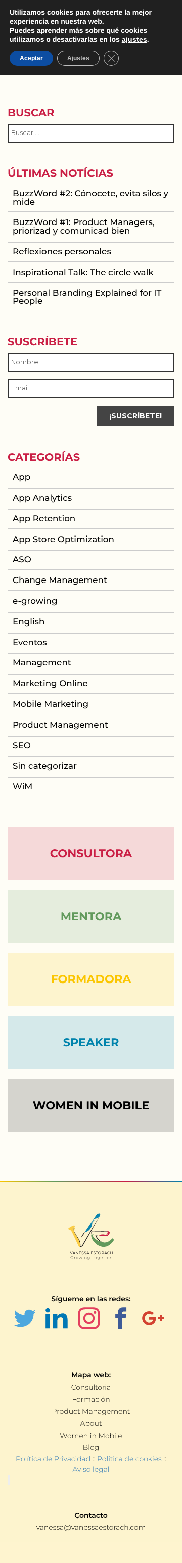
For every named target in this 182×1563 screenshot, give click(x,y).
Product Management (60, 725)
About (91, 1423)
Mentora (91, 916)
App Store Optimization (63, 539)
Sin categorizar (45, 766)
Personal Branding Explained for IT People (87, 297)
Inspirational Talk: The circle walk (83, 272)
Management (42, 663)
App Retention (44, 519)
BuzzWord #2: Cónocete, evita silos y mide (90, 198)
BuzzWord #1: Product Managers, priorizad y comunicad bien (84, 226)
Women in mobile (91, 1105)
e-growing (35, 601)
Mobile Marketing (50, 704)
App (21, 477)
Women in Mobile (91, 1435)
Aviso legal (91, 1469)
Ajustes (78, 58)
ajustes (134, 39)
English (28, 622)
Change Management (60, 580)
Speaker (91, 1042)
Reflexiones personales (62, 252)
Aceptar (31, 58)
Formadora (91, 979)
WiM (22, 787)
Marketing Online (50, 684)
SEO (22, 746)
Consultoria (91, 1387)
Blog (91, 1447)
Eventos (30, 643)
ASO (22, 560)
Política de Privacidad (53, 1458)
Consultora (91, 853)
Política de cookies (129, 1458)
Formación (91, 1399)
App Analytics (42, 498)
